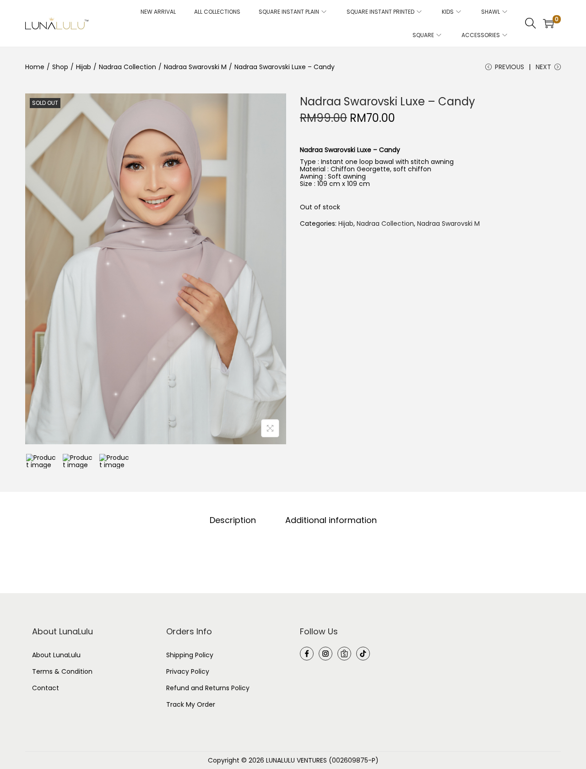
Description (233, 520)
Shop (60, 66)
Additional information (331, 520)
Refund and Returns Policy (208, 688)
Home (34, 66)
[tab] (233, 520)
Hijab (83, 66)
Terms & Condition (62, 671)
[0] (548, 23)
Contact (45, 688)
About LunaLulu (56, 655)
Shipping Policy (189, 655)
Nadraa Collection (127, 66)
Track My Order (190, 704)
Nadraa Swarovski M (195, 66)
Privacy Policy (187, 671)
